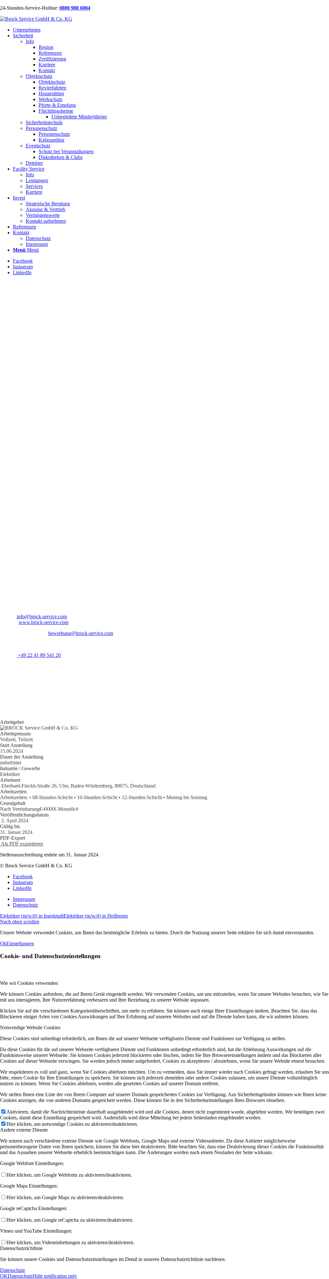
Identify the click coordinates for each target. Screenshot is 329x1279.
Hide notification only (55, 1276)
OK (4, 1276)
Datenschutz (12, 1270)
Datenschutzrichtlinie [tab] (21, 1248)
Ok (3, 943)
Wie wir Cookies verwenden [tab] (29, 983)
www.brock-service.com (43, 622)
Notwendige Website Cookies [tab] (30, 1027)
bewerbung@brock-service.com (80, 633)
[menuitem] (171, 30)
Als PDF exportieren (21, 843)
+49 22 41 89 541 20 (39, 655)
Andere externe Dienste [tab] (24, 1130)
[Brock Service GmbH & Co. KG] (36, 19)
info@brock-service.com (42, 616)
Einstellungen (20, 943)
